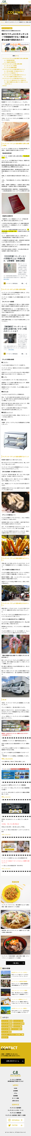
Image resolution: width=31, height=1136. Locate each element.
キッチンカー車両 (17, 1026)
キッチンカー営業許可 (16, 1029)
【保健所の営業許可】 (10, 62)
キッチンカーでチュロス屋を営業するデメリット (14, 75)
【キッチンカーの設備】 (10, 66)
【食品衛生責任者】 (9, 60)
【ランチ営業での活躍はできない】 (13, 76)
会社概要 (15, 1091)
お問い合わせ (15, 1100)
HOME (15, 1088)
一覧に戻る (15, 963)
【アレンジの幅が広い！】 (11, 73)
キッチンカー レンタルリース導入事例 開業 (13, 1034)
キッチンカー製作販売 (15, 1108)
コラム (15, 1093)
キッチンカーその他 (7, 28)
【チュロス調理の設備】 (10, 67)
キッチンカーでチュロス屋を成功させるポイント (14, 78)
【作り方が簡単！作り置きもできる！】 (14, 71)
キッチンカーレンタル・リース (15, 1110)
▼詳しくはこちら (6, 797)
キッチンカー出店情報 (18, 1023)
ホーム (2, 22)
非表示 (16, 55)
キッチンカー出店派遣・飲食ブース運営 (16, 1115)
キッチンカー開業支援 (7, 1021)
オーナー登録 (15, 1098)
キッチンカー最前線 (6, 1031)
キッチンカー (5, 1037)
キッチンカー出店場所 (7, 1023)
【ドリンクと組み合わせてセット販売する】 (15, 80)
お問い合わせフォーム (12, 1061)
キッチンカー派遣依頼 (7, 1026)
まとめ (4, 85)
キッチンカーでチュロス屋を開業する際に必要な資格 (15, 58)
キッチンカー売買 (6, 1029)
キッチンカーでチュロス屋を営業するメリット (13, 69)
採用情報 (15, 1095)
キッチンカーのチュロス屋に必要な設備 (12, 64)
